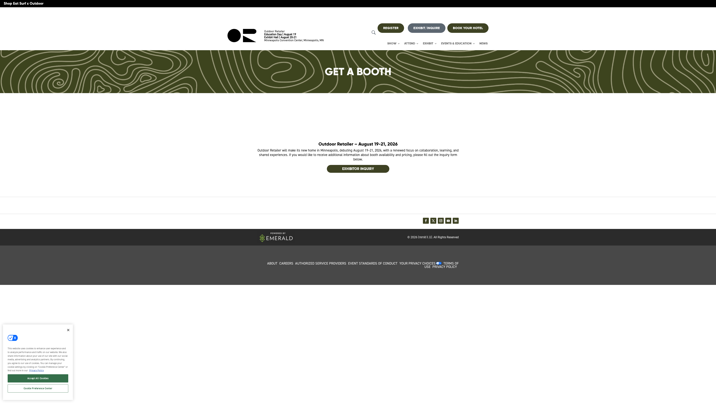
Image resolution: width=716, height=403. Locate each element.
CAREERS (286, 263)
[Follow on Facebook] (426, 221)
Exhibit (428, 43)
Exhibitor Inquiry (358, 169)
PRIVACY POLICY (444, 267)
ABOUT (272, 263)
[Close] (68, 330)
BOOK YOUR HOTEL (468, 28)
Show (391, 43)
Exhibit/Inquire (426, 28)
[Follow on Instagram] (441, 221)
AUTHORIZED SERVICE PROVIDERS (320, 263)
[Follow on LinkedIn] (456, 221)
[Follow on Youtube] (448, 221)
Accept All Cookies (38, 378)
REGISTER (390, 28)
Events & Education (456, 43)
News (483, 43)
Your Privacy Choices (417, 263)
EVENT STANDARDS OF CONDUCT (373, 263)
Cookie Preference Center (38, 388)
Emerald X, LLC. (425, 237)
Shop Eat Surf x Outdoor (23, 3)
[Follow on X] (433, 221)
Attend (409, 43)
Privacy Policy (36, 370)
